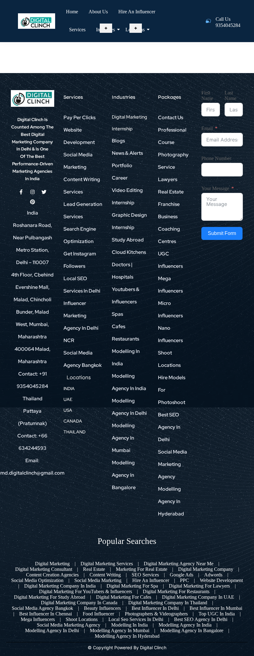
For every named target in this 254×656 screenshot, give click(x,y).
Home (72, 11)
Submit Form (222, 233)
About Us (98, 11)
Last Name (230, 95)
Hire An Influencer (136, 11)
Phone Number (216, 158)
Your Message (215, 188)
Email (207, 128)
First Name (207, 95)
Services (77, 29)
